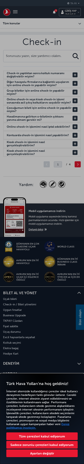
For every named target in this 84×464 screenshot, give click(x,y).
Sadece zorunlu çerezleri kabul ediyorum (42, 445)
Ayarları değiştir (42, 453)
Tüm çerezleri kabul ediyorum (42, 436)
